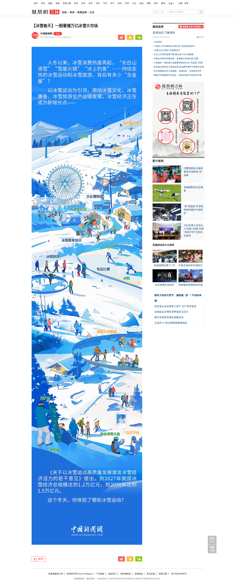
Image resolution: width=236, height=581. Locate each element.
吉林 (64, 12)
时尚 (98, 3)
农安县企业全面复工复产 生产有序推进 (175, 306)
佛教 (149, 3)
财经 (76, 3)
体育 (91, 3)
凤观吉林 (82, 12)
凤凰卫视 (67, 3)
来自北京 (55, 37)
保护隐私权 (125, 574)
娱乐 (83, 3)
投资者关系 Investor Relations (79, 574)
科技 (120, 3)
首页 (36, 3)
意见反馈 (151, 574)
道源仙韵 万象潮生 (164, 32)
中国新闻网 (46, 33)
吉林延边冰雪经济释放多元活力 (171, 312)
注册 (180, 3)
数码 (163, 3)
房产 (112, 3)
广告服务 (100, 574)
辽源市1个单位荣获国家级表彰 (170, 323)
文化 (134, 3)
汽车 (105, 3)
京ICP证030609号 (179, 574)
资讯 (43, 3)
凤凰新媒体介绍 (55, 574)
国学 (156, 3)
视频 (50, 3)
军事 (127, 3)
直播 (57, 3)
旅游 (141, 3)
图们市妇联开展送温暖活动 (168, 317)
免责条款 (139, 574)
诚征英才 (112, 574)
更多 (171, 3)
